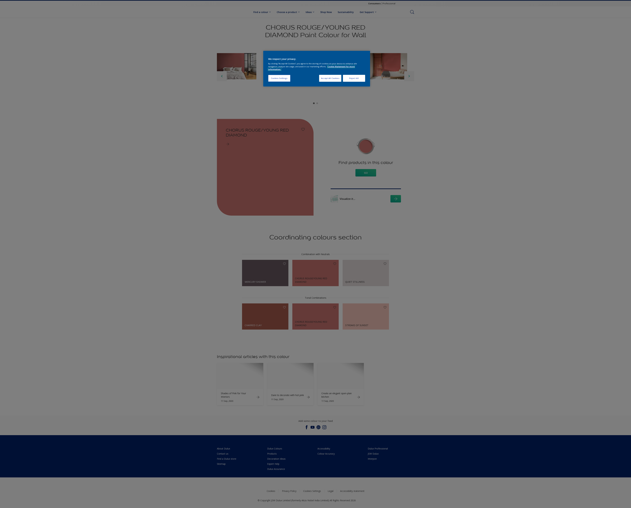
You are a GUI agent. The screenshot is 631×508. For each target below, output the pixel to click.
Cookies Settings (279, 78)
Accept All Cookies (330, 78)
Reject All (354, 78)
